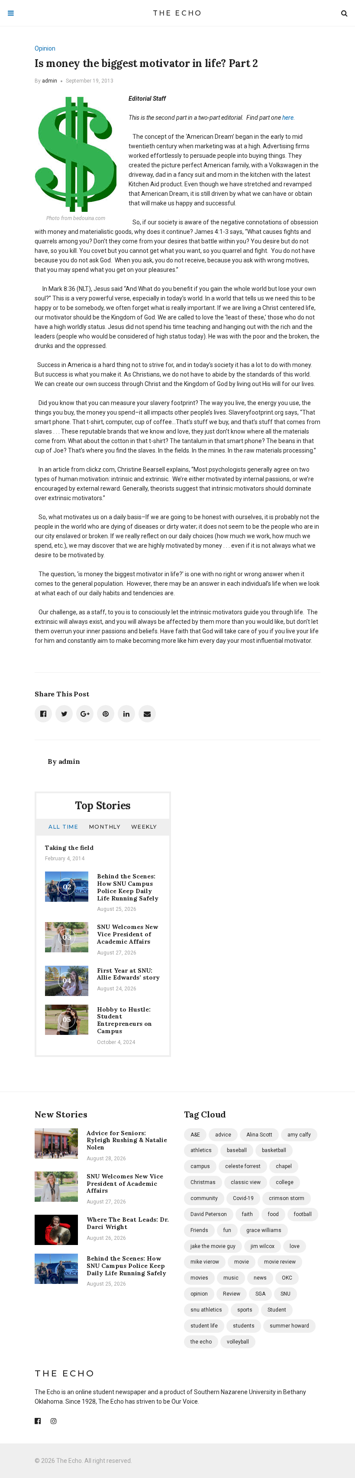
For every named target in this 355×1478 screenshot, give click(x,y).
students (244, 1326)
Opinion (45, 48)
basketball (274, 1150)
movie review (280, 1262)
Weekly (144, 827)
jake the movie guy (213, 1246)
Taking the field (69, 848)
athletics (201, 1150)
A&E (195, 1135)
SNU (285, 1294)
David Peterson (208, 1214)
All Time (63, 827)
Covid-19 (243, 1198)
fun (227, 1230)
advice (223, 1135)
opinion (199, 1294)
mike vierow (204, 1262)
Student (277, 1310)
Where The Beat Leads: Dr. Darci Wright (128, 1223)
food (273, 1214)
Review (231, 1294)
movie (241, 1262)
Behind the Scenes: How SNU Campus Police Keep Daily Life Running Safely (127, 887)
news (260, 1278)
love (295, 1246)
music (231, 1278)
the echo (201, 1342)
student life (204, 1326)
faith (247, 1214)
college (285, 1182)
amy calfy (299, 1135)
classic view (246, 1182)
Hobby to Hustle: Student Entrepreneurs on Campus (124, 1020)
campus (200, 1166)
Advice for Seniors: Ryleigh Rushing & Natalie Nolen (127, 1140)
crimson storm (286, 1198)
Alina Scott (259, 1135)
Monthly (105, 827)
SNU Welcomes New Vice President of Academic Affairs (127, 934)
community (204, 1198)
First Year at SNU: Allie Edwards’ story (128, 974)
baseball (237, 1150)
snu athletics (206, 1310)
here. (288, 117)
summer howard (289, 1326)
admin (49, 81)
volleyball (238, 1342)
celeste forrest (243, 1166)
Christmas (203, 1182)
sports (244, 1310)
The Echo (178, 13)
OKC (287, 1278)
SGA (260, 1294)
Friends (199, 1230)
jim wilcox (262, 1246)
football (303, 1214)
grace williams (263, 1230)
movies (199, 1278)
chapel (284, 1166)
